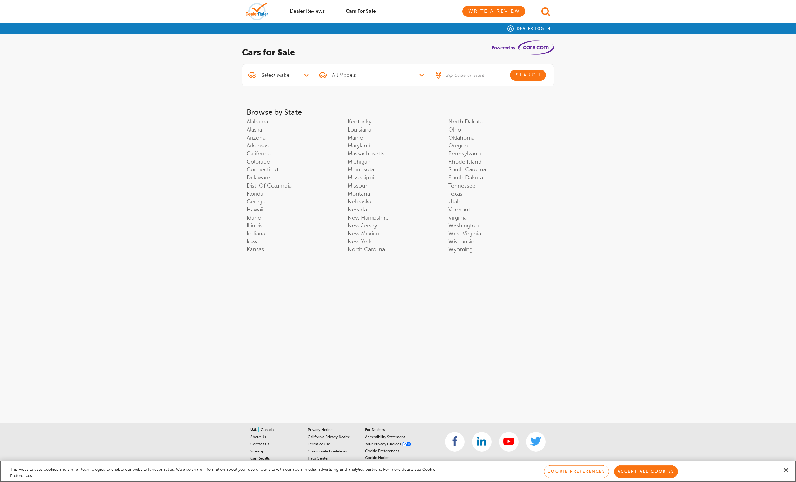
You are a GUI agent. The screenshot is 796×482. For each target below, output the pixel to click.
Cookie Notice (377, 458)
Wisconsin (461, 242)
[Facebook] (455, 442)
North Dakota (465, 122)
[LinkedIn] (482, 442)
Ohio (454, 130)
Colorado (258, 162)
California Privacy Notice (329, 437)
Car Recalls (260, 459)
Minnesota (361, 170)
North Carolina (366, 250)
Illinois (254, 226)
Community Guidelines (327, 451)
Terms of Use (319, 444)
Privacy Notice (320, 430)
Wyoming (460, 250)
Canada (267, 430)
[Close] (786, 470)
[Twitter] (536, 442)
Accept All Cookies (646, 472)
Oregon (458, 146)
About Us (258, 437)
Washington (463, 226)
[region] (398, 471)
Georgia (256, 202)
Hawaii (255, 210)
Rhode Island (465, 162)
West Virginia (464, 234)
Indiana (256, 234)
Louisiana (359, 130)
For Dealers (375, 430)
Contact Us (259, 444)
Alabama (257, 122)
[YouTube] (509, 442)
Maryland (359, 146)
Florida (255, 194)
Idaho (254, 218)
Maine (355, 138)
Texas (455, 194)
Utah (454, 202)
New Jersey (362, 226)
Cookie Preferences (382, 451)
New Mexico (363, 234)
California (259, 154)
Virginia (457, 218)
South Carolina (467, 170)
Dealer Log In (532, 29)
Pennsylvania (464, 154)
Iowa (253, 242)
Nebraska (359, 202)
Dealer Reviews (307, 11)
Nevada (357, 210)
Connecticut (263, 170)
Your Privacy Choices (383, 444)
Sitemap (257, 451)
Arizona (256, 138)
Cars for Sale (361, 11)
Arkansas (258, 146)
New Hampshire (368, 218)
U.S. (254, 430)
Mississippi (361, 178)
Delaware (258, 178)
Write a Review (494, 11)
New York (360, 242)
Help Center (318, 459)
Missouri (358, 186)
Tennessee (461, 186)
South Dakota (465, 178)
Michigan (359, 162)
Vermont (459, 210)
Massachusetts (366, 154)
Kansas (255, 250)
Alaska (254, 130)
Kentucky (360, 122)
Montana (359, 194)
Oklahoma (461, 138)
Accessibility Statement (385, 437)
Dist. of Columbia (269, 186)
